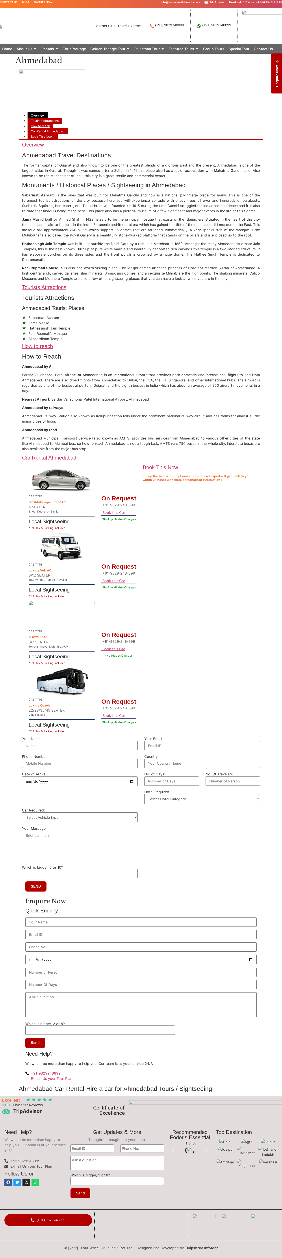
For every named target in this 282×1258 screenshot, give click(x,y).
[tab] (38, 115)
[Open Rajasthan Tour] (162, 48)
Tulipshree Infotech (202, 1248)
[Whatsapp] (35, 1182)
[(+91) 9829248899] (152, 26)
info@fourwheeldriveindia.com (180, 2)
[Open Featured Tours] (197, 48)
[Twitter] (17, 1182)
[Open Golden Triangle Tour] (128, 48)
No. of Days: (154, 774)
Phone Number (34, 756)
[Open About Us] (35, 48)
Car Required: (33, 810)
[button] (173, 1150)
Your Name (31, 738)
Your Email (153, 738)
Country (151, 756)
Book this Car (113, 512)
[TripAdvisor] (206, 2)
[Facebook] (8, 1182)
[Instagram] (26, 1182)
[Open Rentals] (57, 48)
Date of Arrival (34, 774)
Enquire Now (43, 2)
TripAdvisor (217, 2)
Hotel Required (156, 792)
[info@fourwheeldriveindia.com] (158, 2)
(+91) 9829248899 (169, 25)
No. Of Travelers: (220, 774)
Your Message (34, 828)
